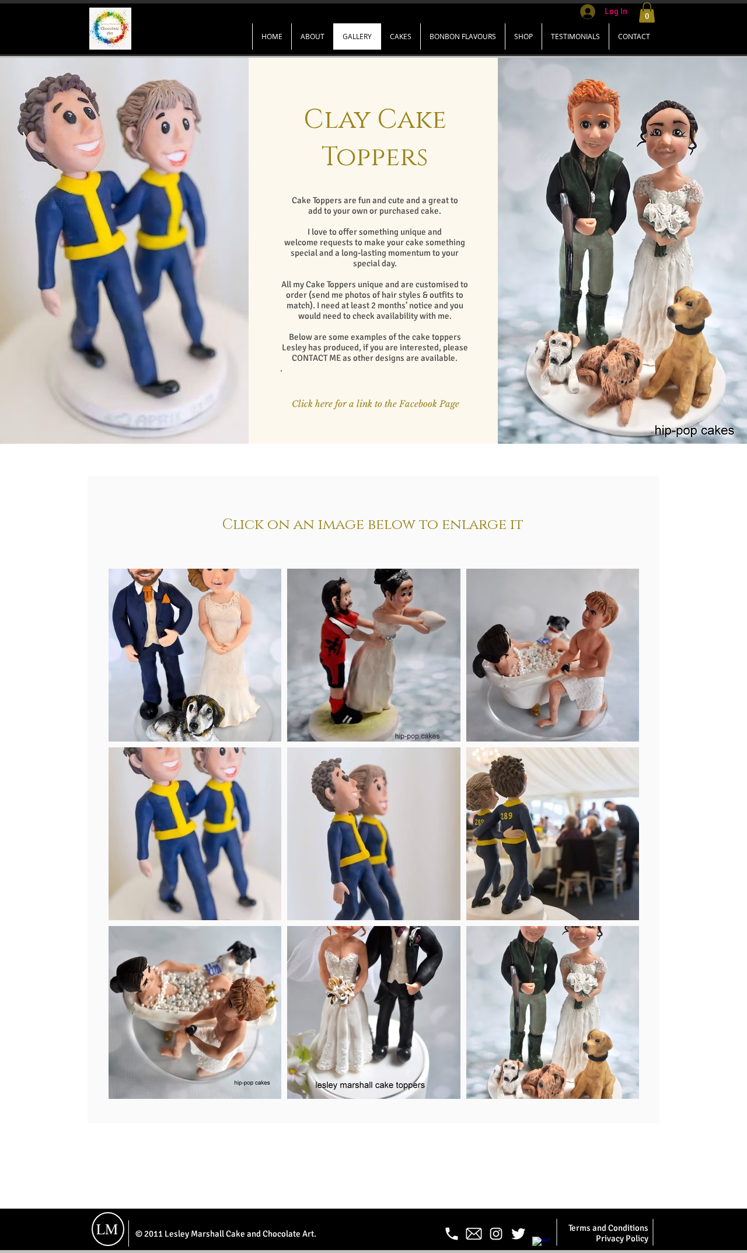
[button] (646, 12)
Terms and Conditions (608, 1228)
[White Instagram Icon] (496, 1234)
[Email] (474, 1234)
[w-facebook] (540, 1245)
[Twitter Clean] (518, 1234)
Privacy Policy (622, 1238)
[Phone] (452, 1234)
